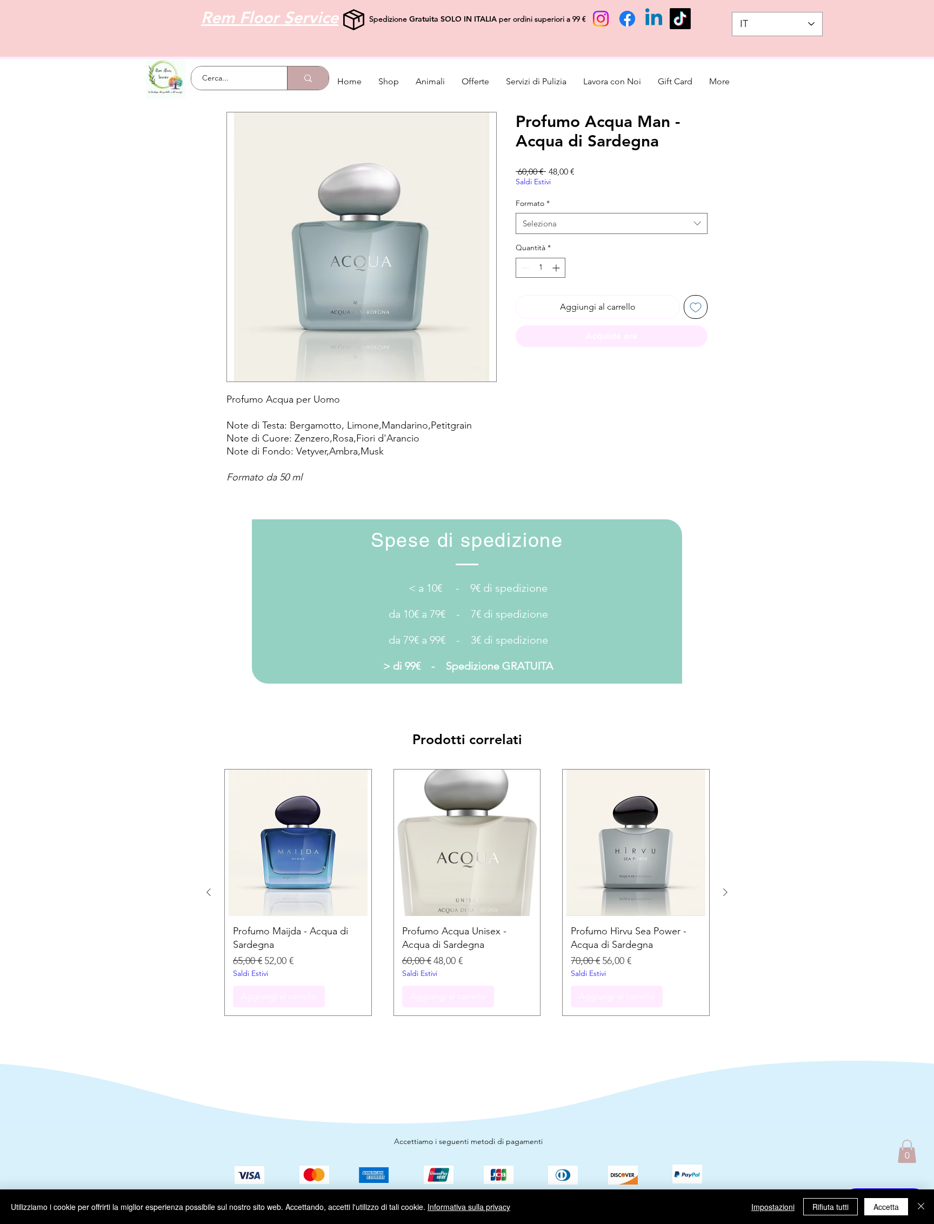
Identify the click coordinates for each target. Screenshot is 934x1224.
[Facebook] (627, 18)
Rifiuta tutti (830, 1206)
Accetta (886, 1206)
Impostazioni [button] (773, 1206)
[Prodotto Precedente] (208, 892)
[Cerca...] (308, 78)
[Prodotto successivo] (725, 892)
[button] (907, 1151)
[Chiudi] (921, 1206)
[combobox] (612, 223)
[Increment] (557, 267)
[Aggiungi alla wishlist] (696, 307)
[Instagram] (600, 18)
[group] (467, 892)
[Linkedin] (653, 18)
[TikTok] (680, 18)
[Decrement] (524, 267)
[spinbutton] (540, 267)
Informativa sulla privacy (469, 1206)
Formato (533, 203)
